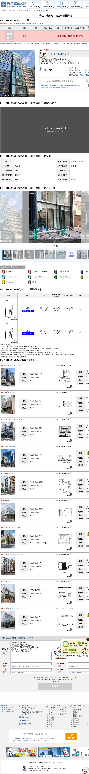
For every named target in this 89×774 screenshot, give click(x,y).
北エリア (63, 714)
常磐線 (75, 726)
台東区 (51, 718)
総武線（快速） (78, 716)
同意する (55, 681)
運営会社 (25, 706)
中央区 (51, 710)
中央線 (75, 712)
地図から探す (26, 724)
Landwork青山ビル (13, 365)
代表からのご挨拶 (28, 708)
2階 (57, 392)
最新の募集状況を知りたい (22, 645)
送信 (56, 686)
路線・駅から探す (79, 706)
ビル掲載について (10, 712)
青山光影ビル (11, 392)
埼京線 (75, 718)
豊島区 (51, 722)
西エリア (63, 710)
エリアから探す (54, 706)
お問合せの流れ (9, 707)
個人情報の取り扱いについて (32, 712)
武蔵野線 (76, 724)
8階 (27, 308)
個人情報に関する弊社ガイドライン (50, 677)
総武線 (75, 714)
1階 (57, 581)
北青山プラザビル (13, 527)
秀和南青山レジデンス (15, 554)
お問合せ (7, 709)
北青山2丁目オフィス (14, 419)
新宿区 (51, 714)
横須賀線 (76, 722)
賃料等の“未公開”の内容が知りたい (26, 647)
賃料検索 (25, 720)
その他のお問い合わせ (21, 651)
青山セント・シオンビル (16, 608)
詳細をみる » (28, 311)
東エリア (63, 708)
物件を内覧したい (19, 643)
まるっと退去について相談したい (25, 649)
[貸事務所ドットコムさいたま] (54, 757)
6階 (57, 365)
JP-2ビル (10, 500)
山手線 (75, 708)
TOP (5, 705)
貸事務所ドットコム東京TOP (9, 11)
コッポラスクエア (13, 581)
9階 (57, 473)
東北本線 (76, 720)
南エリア (63, 712)
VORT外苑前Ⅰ (12, 446)
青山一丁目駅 (81, 72)
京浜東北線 (77, 710)
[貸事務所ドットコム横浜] (21, 757)
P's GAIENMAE (33, 11)
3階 (57, 500)
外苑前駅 (23, 11)
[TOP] (13, 4)
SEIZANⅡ (10, 473)
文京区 (51, 724)
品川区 (51, 720)
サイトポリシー (27, 714)
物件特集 (25, 717)
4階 (57, 527)
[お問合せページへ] (71, 739)
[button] (3, 217)
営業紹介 (25, 710)
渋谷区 (51, 716)
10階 (28, 331)
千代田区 (52, 708)
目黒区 (51, 726)
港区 (50, 712)
